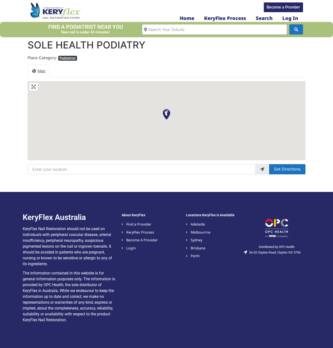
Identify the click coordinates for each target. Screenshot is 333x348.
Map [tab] (42, 70)
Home (187, 18)
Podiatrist (67, 58)
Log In (290, 18)
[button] (166, 114)
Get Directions (287, 169)
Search (264, 18)
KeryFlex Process (225, 18)
